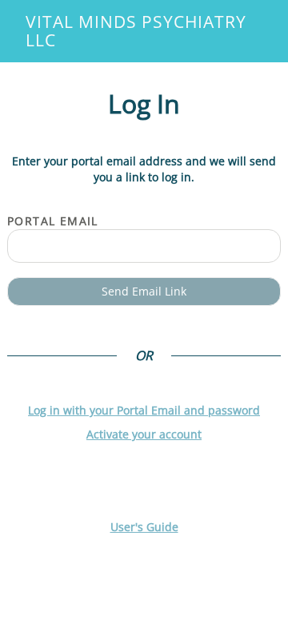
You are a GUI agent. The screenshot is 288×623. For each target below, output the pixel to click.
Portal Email (52, 220)
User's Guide (144, 526)
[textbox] (144, 246)
